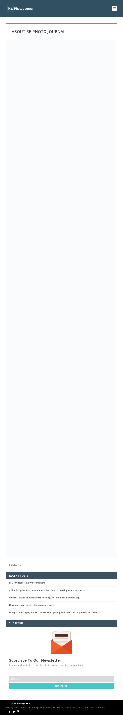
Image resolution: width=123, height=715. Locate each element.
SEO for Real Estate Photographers (27, 582)
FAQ (80, 707)
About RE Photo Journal (32, 707)
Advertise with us (54, 707)
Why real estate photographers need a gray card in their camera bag (44, 597)
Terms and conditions (94, 707)
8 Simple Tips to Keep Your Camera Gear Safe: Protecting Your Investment (47, 590)
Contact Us (70, 707)
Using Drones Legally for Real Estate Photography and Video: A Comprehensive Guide (53, 612)
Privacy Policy (13, 707)
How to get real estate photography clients (31, 605)
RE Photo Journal (22, 703)
